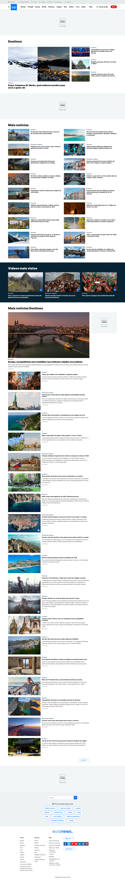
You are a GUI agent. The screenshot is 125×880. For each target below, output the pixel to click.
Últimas (23, 7)
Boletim (37, 843)
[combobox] (74, 2)
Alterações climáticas (57, 820)
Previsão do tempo (40, 845)
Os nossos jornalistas (26, 864)
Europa (37, 7)
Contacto (51, 854)
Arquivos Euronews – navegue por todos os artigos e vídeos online (26, 868)
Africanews (38, 857)
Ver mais (83, 760)
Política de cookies (54, 847)
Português (12, 2)
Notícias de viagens (36, 144)
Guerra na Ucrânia (65, 808)
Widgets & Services (40, 854)
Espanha (78, 808)
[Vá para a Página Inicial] (14, 7)
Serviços (37, 837)
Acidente (46, 812)
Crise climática (57, 816)
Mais (50, 837)
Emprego (51, 856)
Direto (114, 6)
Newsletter (69, 849)
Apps (36, 852)
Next (65, 7)
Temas (22, 837)
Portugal (30, 7)
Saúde (83, 7)
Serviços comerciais (54, 843)
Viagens (59, 7)
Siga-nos (37, 850)
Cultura (71, 7)
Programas (23, 861)
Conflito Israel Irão (49, 808)
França (79, 812)
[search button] (65, 2)
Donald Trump (58, 812)
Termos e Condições (54, 845)
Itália (46, 816)
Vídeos (22, 859)
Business (51, 7)
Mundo (44, 7)
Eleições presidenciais (73, 816)
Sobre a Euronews (54, 840)
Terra (77, 7)
